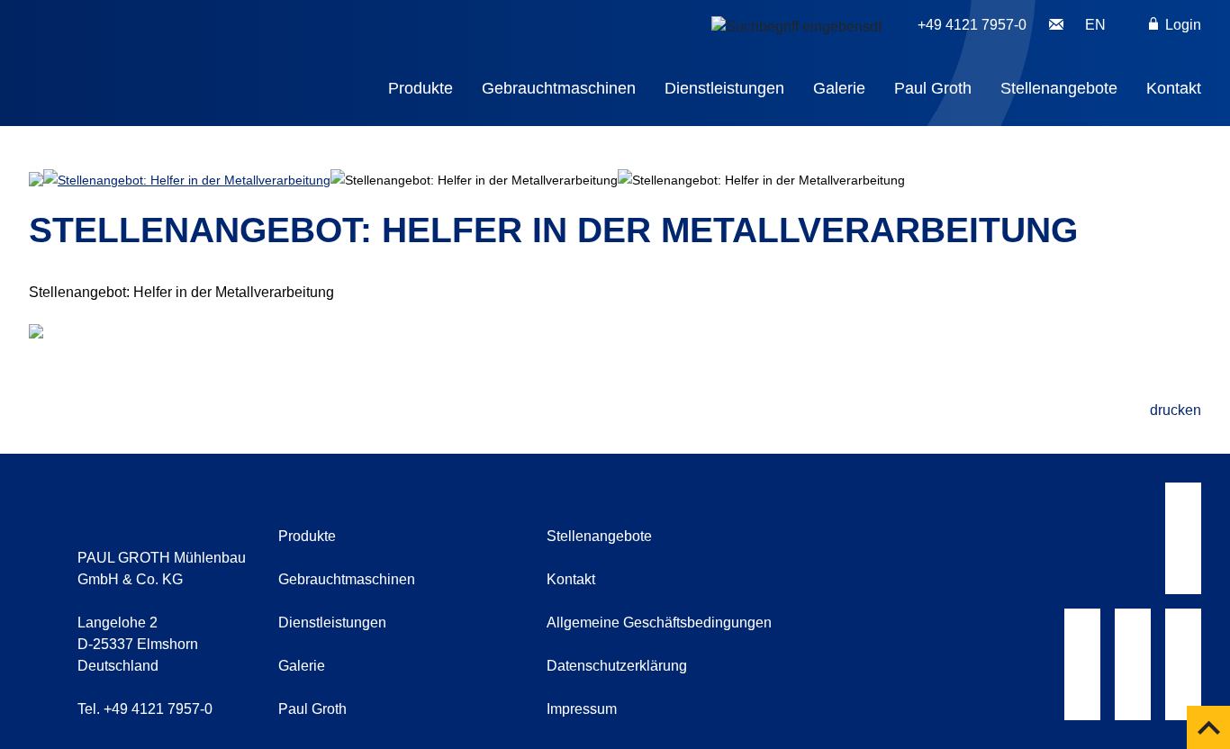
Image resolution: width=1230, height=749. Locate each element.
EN (1095, 24)
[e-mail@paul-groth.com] (1056, 25)
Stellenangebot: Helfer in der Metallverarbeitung (194, 180)
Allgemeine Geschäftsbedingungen (659, 622)
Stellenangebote (1058, 88)
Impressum (582, 709)
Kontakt (1173, 88)
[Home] (198, 50)
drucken (1175, 410)
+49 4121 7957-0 (972, 24)
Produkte (420, 88)
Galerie (839, 88)
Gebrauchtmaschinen (559, 88)
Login (1181, 24)
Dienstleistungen (724, 88)
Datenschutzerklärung (617, 665)
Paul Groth (933, 88)
